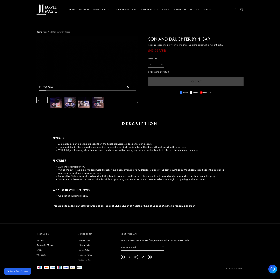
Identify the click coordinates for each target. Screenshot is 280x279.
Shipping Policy (85, 254)
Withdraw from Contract (17, 271)
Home (39, 31)
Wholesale (41, 254)
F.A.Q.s (39, 250)
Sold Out (196, 81)
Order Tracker (84, 259)
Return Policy (84, 250)
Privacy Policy (84, 245)
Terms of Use (84, 240)
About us (40, 240)
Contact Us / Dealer (45, 245)
